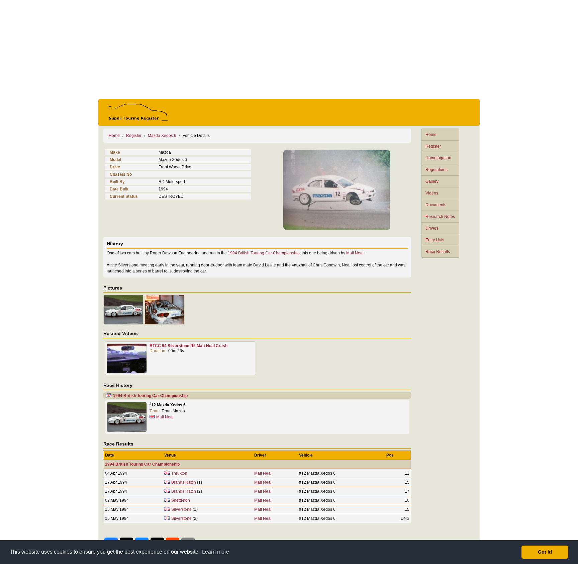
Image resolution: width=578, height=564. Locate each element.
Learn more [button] (215, 552)
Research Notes (440, 216)
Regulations (436, 169)
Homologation (438, 158)
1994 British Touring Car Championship (264, 253)
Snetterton (180, 500)
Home (431, 134)
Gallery (432, 181)
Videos (431, 193)
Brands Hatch (183, 482)
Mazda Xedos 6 (162, 135)
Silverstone (181, 509)
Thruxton (179, 473)
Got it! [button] (545, 552)
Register (433, 146)
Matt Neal (355, 253)
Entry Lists (434, 240)
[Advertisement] (289, 49)
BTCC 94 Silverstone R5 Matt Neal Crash (188, 345)
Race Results (437, 251)
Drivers (432, 228)
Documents (435, 205)
